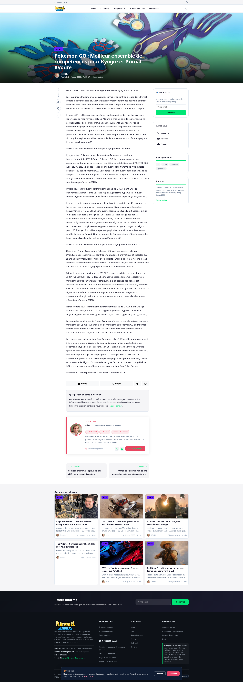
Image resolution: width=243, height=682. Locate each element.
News (93, 8)
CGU (164, 639)
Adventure (174, 164)
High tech (134, 643)
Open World (161, 169)
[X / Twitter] (117, 449)
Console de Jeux (137, 8)
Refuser (160, 674)
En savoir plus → (162, 200)
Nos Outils (154, 8)
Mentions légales (169, 627)
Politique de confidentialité (172, 631)
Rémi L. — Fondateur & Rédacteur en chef (112, 648)
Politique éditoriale (106, 631)
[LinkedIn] (122, 449)
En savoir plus (89, 676)
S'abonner (171, 113)
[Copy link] (58, 115)
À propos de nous (106, 627)
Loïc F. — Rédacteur (107, 654)
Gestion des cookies (170, 635)
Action (165, 164)
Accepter (173, 674)
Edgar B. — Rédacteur (107, 657)
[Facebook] (58, 108)
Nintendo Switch (137, 635)
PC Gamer (104, 8)
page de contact (115, 406)
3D (158, 164)
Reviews (134, 647)
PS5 (132, 631)
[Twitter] (58, 101)
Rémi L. (89, 425)
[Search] (186, 8)
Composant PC (119, 8)
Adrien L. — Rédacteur (108, 661)
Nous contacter (105, 635)
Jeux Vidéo (135, 639)
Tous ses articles (134, 448)
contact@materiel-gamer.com (73, 658)
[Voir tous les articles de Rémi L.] (76, 429)
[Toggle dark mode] (187, 2)
